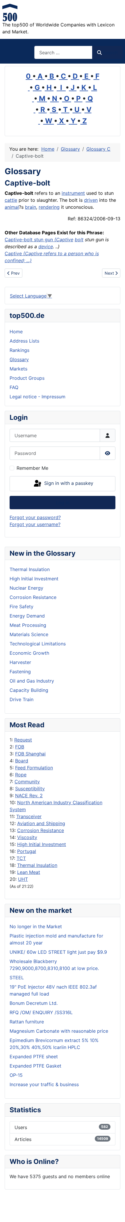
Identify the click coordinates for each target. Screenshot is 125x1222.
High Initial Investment (41, 844)
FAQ (14, 387)
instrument (73, 193)
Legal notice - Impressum (37, 396)
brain (30, 207)
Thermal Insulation (37, 865)
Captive (64, 239)
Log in (62, 502)
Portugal (26, 851)
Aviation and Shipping (41, 823)
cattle (11, 200)
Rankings (19, 350)
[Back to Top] (114, 1211)
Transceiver (29, 816)
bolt (79, 239)
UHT (23, 879)
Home (16, 331)
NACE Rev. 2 (29, 795)
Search (110, 52)
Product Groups (27, 378)
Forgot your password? (35, 517)
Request (23, 740)
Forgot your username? (35, 524)
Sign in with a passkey (68, 483)
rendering (49, 207)
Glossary (19, 359)
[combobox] (63, 52)
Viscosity (27, 837)
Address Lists (24, 341)
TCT (21, 858)
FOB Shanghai (30, 754)
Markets (18, 369)
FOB (19, 747)
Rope (20, 775)
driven (91, 200)
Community (27, 781)
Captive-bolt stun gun (30, 239)
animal (12, 207)
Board (21, 761)
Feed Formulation (34, 768)
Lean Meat (28, 872)
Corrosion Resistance (40, 830)
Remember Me (32, 468)
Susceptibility (30, 788)
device (45, 246)
